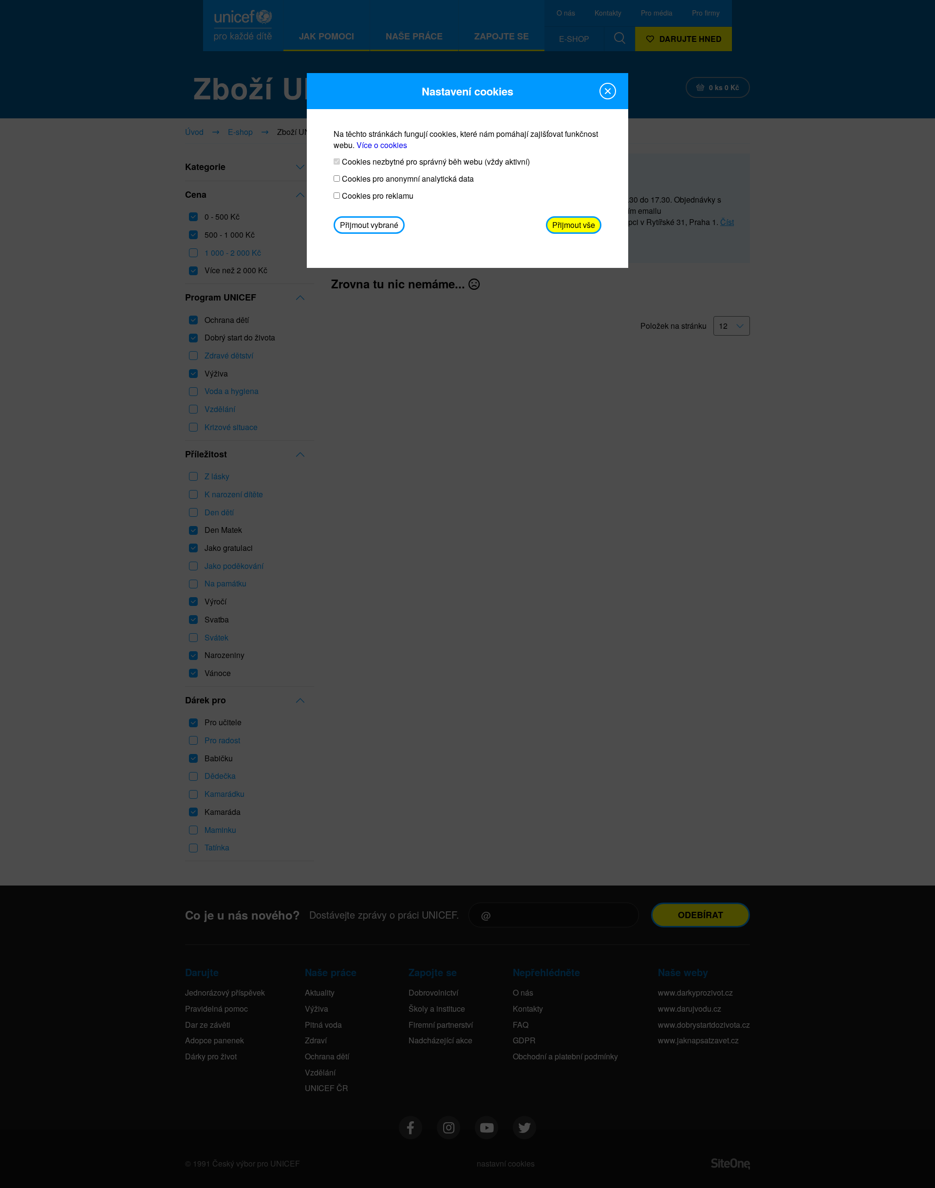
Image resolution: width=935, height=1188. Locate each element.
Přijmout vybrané (369, 224)
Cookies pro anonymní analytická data (407, 178)
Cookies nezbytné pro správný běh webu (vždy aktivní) (435, 161)
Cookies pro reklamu (376, 195)
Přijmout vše (573, 224)
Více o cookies (381, 145)
